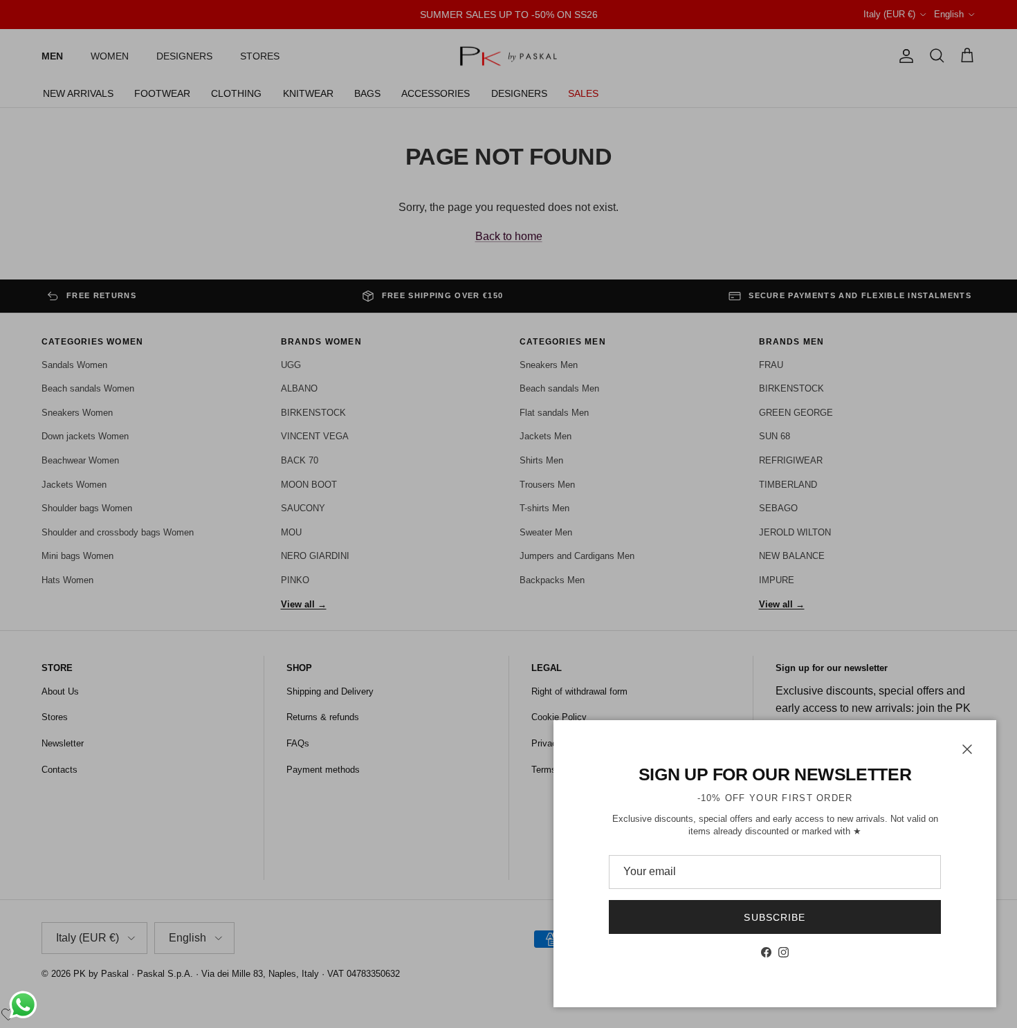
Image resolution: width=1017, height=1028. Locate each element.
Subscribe (774, 917)
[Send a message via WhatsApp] (23, 1005)
